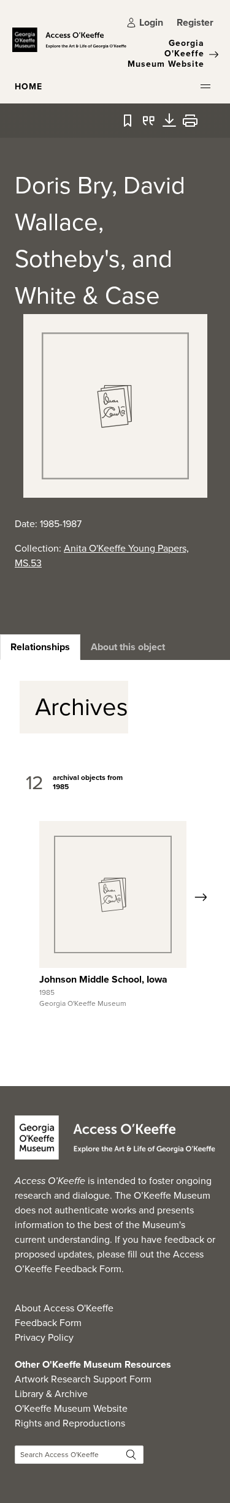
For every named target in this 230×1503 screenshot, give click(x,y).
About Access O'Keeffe (64, 1308)
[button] (205, 86)
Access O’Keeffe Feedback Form (109, 1261)
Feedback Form (48, 1323)
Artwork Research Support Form (83, 1379)
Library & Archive (51, 1394)
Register (195, 22)
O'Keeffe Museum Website (71, 1408)
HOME (28, 86)
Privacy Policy (44, 1337)
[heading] (40, 647)
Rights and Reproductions (70, 1423)
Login (151, 22)
